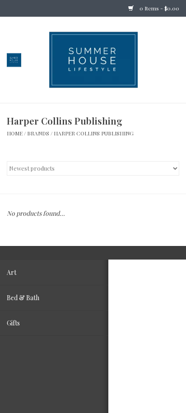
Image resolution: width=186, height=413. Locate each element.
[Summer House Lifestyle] (107, 59)
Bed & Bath (23, 297)
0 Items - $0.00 (158, 8)
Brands (38, 133)
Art (11, 272)
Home (15, 133)
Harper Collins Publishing (94, 133)
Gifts (13, 323)
